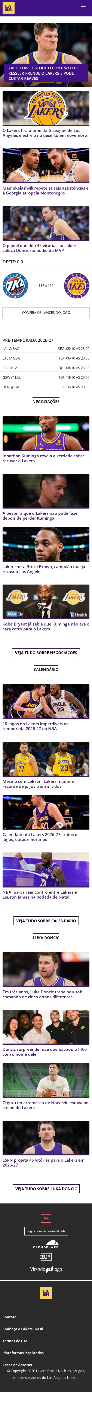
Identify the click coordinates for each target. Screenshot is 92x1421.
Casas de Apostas (17, 1365)
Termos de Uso (15, 1341)
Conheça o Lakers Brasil (23, 1329)
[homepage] (9, 8)
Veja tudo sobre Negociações (46, 652)
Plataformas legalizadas (23, 1353)
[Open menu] (83, 8)
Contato (9, 1317)
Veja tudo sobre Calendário (46, 920)
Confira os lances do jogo (46, 312)
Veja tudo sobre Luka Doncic (46, 1188)
